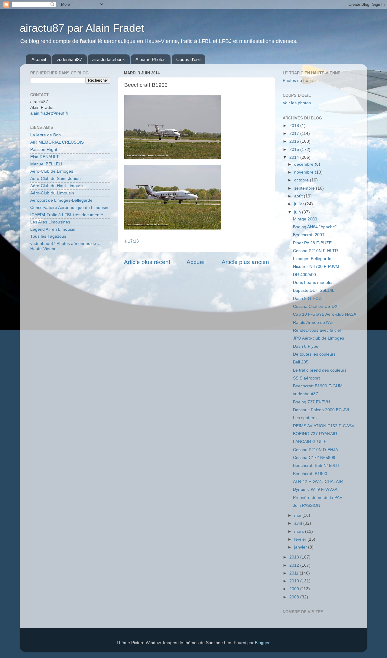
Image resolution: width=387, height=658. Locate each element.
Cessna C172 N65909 (314, 457)
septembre (305, 188)
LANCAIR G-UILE (310, 441)
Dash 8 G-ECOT (308, 298)
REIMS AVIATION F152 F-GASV (323, 426)
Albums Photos (150, 59)
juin (298, 212)
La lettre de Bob (45, 135)
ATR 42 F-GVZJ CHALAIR (318, 481)
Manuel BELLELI (46, 164)
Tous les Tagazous (48, 236)
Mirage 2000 (305, 219)
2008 (294, 597)
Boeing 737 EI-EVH (311, 402)
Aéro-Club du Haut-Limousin (57, 186)
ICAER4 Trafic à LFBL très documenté (66, 215)
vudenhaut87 (69, 59)
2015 (294, 149)
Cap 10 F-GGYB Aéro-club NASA (324, 314)
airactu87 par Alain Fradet (82, 28)
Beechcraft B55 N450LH (316, 465)
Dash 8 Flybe (305, 346)
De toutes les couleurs (314, 354)
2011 (294, 573)
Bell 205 (300, 362)
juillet (299, 204)
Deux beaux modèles (313, 282)
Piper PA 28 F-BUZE (312, 243)
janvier (301, 547)
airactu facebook (108, 59)
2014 (294, 157)
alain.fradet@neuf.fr (49, 113)
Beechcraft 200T (309, 235)
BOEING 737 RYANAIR (315, 434)
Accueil (38, 59)
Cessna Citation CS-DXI (316, 306)
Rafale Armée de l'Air (313, 322)
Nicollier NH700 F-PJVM (316, 266)
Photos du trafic (298, 80)
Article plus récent (147, 262)
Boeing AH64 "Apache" (315, 227)
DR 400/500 (304, 274)
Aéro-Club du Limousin (52, 193)
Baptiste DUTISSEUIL (313, 290)
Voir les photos (297, 103)
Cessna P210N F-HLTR (315, 251)
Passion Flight (43, 149)
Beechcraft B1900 (310, 473)
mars (299, 531)
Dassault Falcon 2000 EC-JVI (321, 410)
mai (298, 515)
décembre (304, 164)
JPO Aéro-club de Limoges (318, 338)
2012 (294, 565)
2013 (294, 557)
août (299, 196)
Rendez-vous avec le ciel (317, 330)
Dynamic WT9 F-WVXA (315, 489)
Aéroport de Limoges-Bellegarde (61, 200)
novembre (304, 172)
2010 (294, 581)
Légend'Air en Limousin (52, 229)
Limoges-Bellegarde (312, 258)
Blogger (262, 642)
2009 (294, 589)
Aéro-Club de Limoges (51, 171)
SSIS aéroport (306, 378)
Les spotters (305, 417)
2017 (294, 133)
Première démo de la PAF (317, 497)
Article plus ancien (245, 262)
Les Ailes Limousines (50, 222)
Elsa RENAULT (44, 157)
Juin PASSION (306, 505)
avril (298, 523)
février (300, 539)
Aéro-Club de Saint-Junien (55, 178)
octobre (302, 180)
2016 (294, 141)
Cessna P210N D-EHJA (315, 450)
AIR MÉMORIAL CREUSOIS (57, 142)
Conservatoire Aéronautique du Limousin (69, 207)
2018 (294, 125)
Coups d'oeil (188, 59)
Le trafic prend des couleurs (319, 370)
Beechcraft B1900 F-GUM (318, 386)
